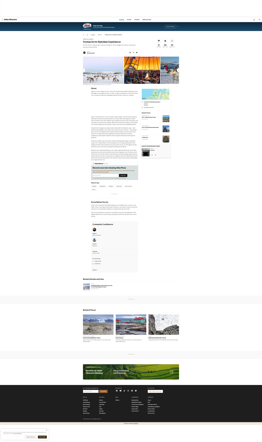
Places (85, 397)
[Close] (46, 430)
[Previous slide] (83, 70)
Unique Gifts (135, 408)
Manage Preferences (31, 437)
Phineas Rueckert (91, 53)
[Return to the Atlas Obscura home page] (9, 19)
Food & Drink (102, 402)
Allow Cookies (42, 437)
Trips (116, 397)
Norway (152, 150)
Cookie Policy (151, 411)
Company (150, 397)
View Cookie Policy (18, 433)
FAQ (149, 402)
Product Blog (135, 406)
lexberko (95, 245)
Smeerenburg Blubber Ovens (91, 338)
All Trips (117, 400)
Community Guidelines (137, 404)
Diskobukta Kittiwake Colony (157, 338)
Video (100, 408)
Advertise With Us (152, 404)
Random (85, 408)
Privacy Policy (151, 408)
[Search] (259, 19)
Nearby (85, 411)
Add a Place (86, 413)
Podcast (101, 411)
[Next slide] (179, 70)
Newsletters (102, 413)
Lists (100, 406)
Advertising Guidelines (154, 406)
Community (135, 397)
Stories (101, 400)
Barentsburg (119, 338)
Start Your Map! (170, 26)
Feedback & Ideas (136, 402)
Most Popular (86, 404)
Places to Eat (86, 406)
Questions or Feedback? (131, 423)
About (149, 400)
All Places (85, 400)
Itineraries (101, 404)
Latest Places (86, 402)
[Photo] (166, 118)
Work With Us (135, 411)
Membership (135, 400)
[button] (159, 41)
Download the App (156, 391)
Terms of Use (151, 413)
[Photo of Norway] (146, 152)
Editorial (102, 397)
